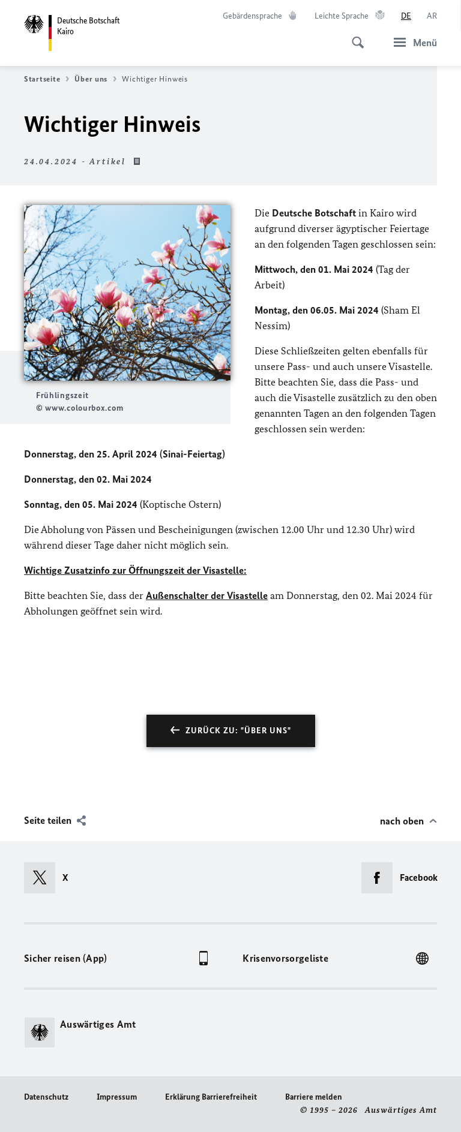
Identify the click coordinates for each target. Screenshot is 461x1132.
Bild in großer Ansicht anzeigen (127, 292)
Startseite (42, 78)
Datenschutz (46, 1097)
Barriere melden (313, 1097)
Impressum (117, 1097)
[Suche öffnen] (354, 36)
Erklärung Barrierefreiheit (211, 1097)
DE (406, 16)
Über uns (90, 78)
